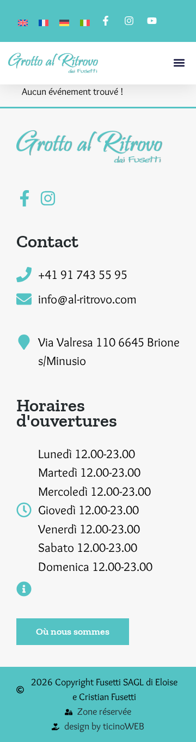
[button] (179, 63)
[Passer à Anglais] (23, 21)
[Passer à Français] (43, 21)
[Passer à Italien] (85, 21)
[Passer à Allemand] (64, 21)
